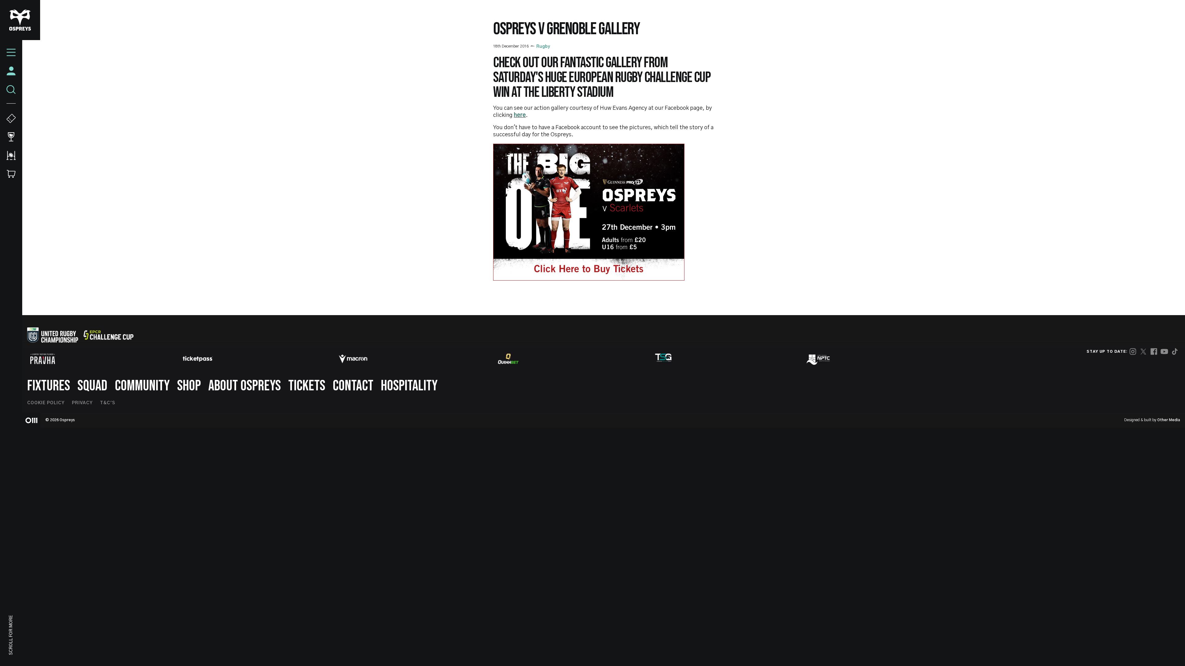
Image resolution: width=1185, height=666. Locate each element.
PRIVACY (82, 403)
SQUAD (92, 386)
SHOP (189, 386)
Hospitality (409, 386)
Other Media (1168, 420)
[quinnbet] (508, 359)
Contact (353, 386)
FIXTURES (48, 386)
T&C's (107, 403)
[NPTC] (818, 359)
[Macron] (353, 359)
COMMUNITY (142, 386)
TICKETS (306, 386)
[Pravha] (42, 359)
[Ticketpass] (197, 359)
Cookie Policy (45, 403)
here (520, 115)
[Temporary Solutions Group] (663, 359)
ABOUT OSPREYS (244, 386)
